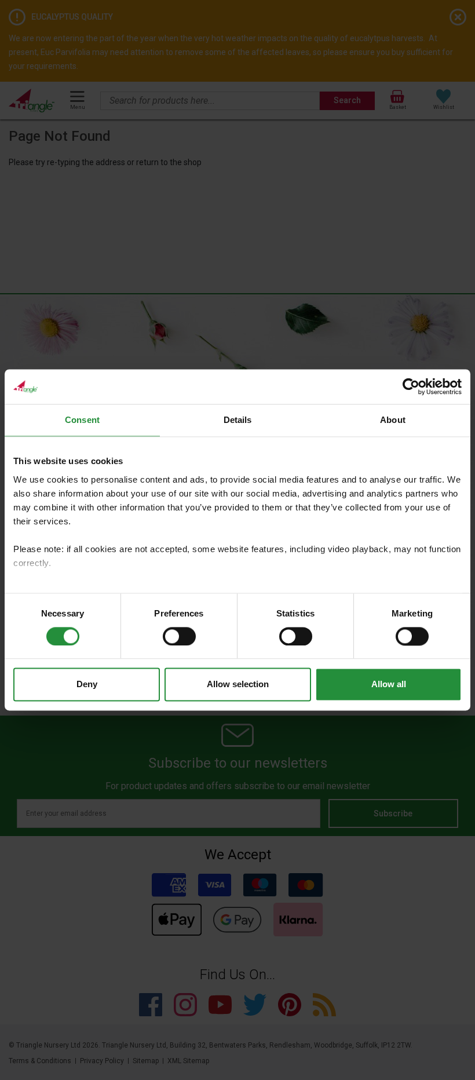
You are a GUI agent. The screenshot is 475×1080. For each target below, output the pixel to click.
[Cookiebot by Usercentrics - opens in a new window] (411, 386)
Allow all (388, 684)
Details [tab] (238, 420)
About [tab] (392, 420)
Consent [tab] (82, 420)
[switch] (179, 636)
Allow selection (238, 684)
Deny (86, 684)
